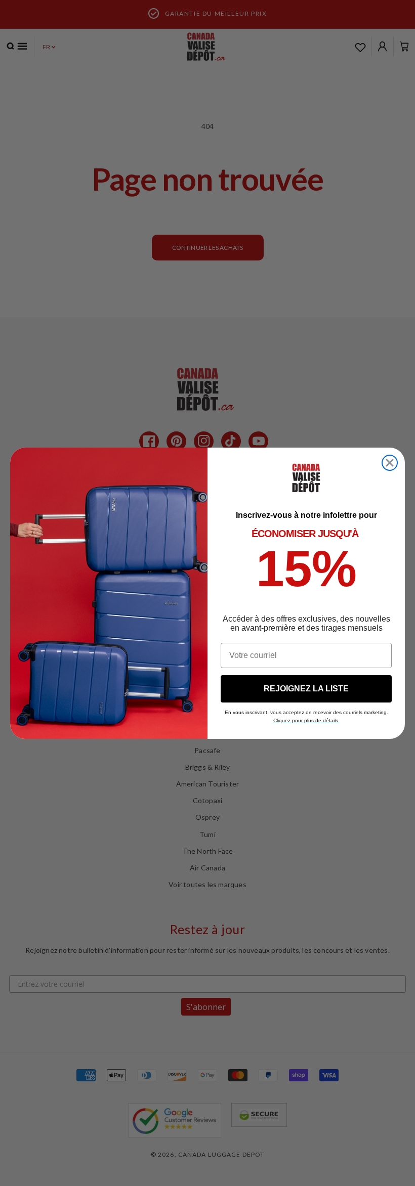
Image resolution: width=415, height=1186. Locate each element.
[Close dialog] (389, 462)
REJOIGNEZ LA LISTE (306, 688)
